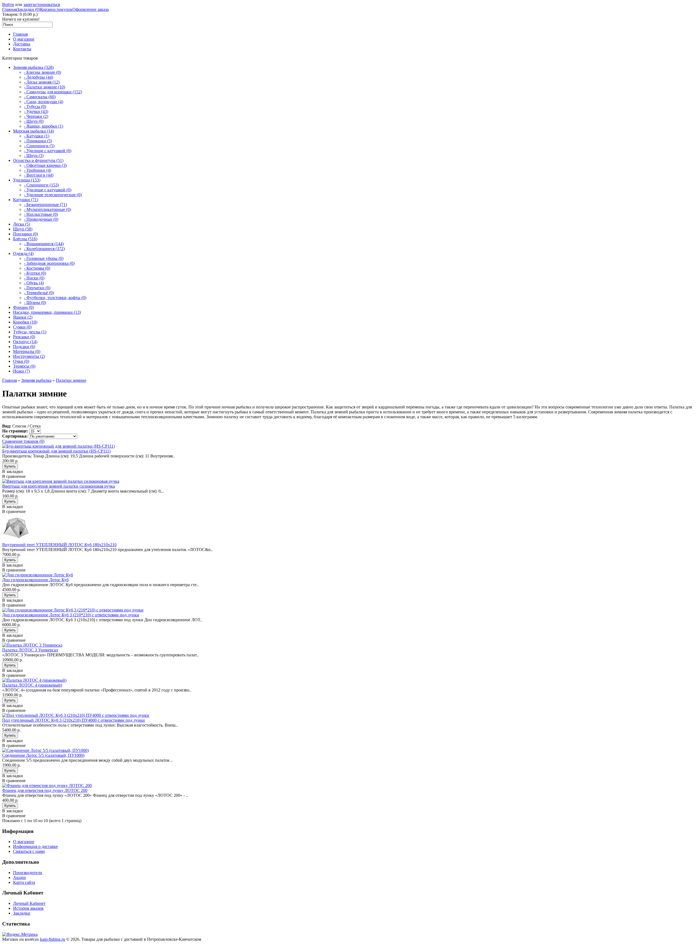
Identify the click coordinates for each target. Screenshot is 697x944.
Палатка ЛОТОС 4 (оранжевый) (32, 685)
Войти (8, 4)
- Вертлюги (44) (38, 175)
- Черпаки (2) (36, 116)
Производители (27, 872)
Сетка (35, 426)
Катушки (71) (25, 199)
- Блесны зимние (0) (42, 72)
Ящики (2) (22, 317)
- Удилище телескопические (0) (53, 194)
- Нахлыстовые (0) (41, 214)
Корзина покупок (56, 9)
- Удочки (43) (36, 111)
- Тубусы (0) (35, 106)
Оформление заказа (90, 9)
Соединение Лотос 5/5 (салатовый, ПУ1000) (43, 755)
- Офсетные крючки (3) (45, 165)
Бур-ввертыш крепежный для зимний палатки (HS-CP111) (56, 451)
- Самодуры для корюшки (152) (53, 92)
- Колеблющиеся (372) (44, 248)
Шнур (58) (22, 229)
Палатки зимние (71, 380)
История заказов (28, 908)
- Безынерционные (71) (45, 204)
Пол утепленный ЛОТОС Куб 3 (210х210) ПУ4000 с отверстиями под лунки (73, 720)
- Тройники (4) (37, 170)
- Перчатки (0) (37, 287)
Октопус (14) (25, 341)
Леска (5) (21, 224)
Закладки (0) (28, 9)
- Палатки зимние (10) (44, 87)
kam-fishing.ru (52, 939)
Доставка (21, 44)
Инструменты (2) (29, 356)
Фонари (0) (23, 307)
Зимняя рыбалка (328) (33, 67)
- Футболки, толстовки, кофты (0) (55, 297)
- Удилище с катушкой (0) (47, 150)
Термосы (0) (24, 366)
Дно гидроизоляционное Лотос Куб (35, 579)
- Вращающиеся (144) (44, 243)
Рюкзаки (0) (24, 336)
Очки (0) (21, 361)
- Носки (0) (34, 278)
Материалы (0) (26, 351)
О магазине (23, 39)
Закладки (21, 913)
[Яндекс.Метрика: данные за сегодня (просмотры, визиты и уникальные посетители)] (20, 934)
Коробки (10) (25, 322)
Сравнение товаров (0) (23, 441)
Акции (19, 877)
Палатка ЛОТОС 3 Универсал (30, 650)
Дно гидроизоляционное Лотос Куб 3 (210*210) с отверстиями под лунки (70, 615)
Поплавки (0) (25, 234)
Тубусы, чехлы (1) (29, 332)
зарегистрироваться (41, 4)
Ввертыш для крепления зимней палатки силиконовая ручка (58, 486)
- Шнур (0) (34, 121)
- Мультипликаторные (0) (47, 209)
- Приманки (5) (38, 141)
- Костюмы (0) (37, 268)
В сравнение (14, 476)
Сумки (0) (22, 327)
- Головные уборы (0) (43, 258)
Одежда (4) (23, 253)
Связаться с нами (29, 851)
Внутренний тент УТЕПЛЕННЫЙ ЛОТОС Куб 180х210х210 (59, 544)
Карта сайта (24, 882)
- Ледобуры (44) (38, 77)
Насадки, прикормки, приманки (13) (47, 312)
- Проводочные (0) (41, 219)
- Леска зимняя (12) (42, 82)
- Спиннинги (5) (39, 145)
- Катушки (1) (36, 136)
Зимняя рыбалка (36, 380)
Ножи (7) (21, 371)
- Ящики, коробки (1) (43, 126)
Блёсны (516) (25, 238)
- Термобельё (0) (39, 292)
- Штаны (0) (35, 302)
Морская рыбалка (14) (33, 131)
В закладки (12, 471)
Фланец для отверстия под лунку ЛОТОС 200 (44, 790)
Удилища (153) (26, 180)
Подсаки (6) (24, 346)
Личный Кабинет (29, 903)
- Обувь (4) (34, 283)
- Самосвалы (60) (40, 96)
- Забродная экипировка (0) (49, 263)
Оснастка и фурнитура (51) (38, 160)
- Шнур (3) (34, 155)
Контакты (22, 49)
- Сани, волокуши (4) (43, 101)
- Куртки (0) (35, 273)
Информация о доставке (35, 846)
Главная (9, 9)
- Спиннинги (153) (41, 185)
